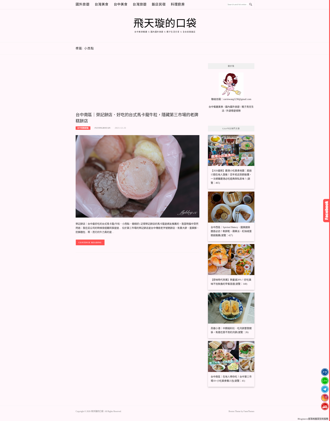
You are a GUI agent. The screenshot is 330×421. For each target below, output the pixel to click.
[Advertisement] (137, 87)
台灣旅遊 (140, 4)
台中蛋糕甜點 (83, 128)
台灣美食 (102, 4)
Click (326, 210)
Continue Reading (90, 242)
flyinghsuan (103, 128)
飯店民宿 (159, 4)
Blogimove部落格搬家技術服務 (313, 419)
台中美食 (121, 4)
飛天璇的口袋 (165, 23)
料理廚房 (178, 4)
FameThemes (249, 411)
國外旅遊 (83, 4)
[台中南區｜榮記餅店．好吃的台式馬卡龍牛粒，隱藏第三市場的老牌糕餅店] (137, 176)
